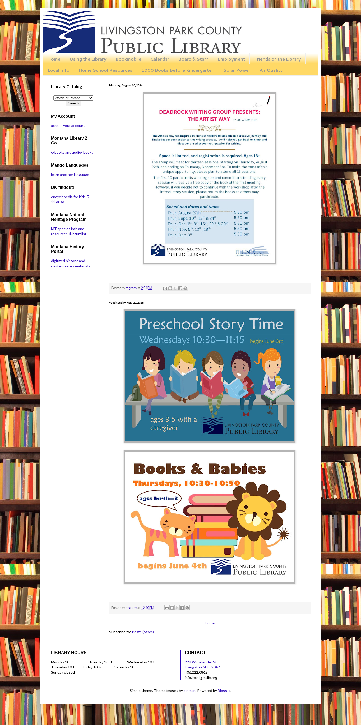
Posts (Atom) (143, 632)
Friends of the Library (277, 59)
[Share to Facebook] (180, 288)
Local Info (59, 70)
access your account (68, 125)
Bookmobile (128, 59)
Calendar (159, 59)
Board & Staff (193, 59)
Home (54, 59)
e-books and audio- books (72, 152)
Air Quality (271, 70)
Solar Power (237, 70)
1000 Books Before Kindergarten (177, 70)
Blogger (224, 690)
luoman (190, 690)
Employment (231, 59)
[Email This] (165, 288)
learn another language (70, 174)
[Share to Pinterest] (185, 288)
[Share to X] (175, 288)
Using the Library (88, 59)
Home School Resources (105, 70)
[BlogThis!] (170, 288)
